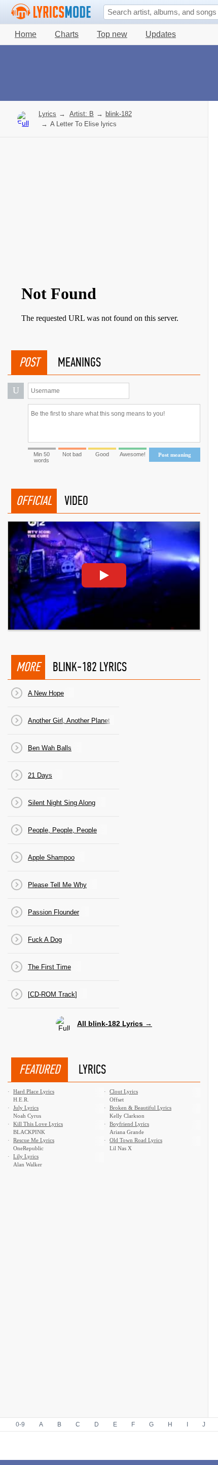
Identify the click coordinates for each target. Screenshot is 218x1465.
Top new (112, 34)
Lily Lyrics (26, 1156)
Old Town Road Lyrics (136, 1140)
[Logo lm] (51, 12)
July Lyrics (26, 1108)
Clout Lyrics (124, 1091)
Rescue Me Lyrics (33, 1140)
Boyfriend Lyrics (129, 1124)
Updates (161, 34)
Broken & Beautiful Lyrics (140, 1108)
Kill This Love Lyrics (38, 1124)
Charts (67, 34)
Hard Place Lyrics (33, 1091)
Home (26, 34)
